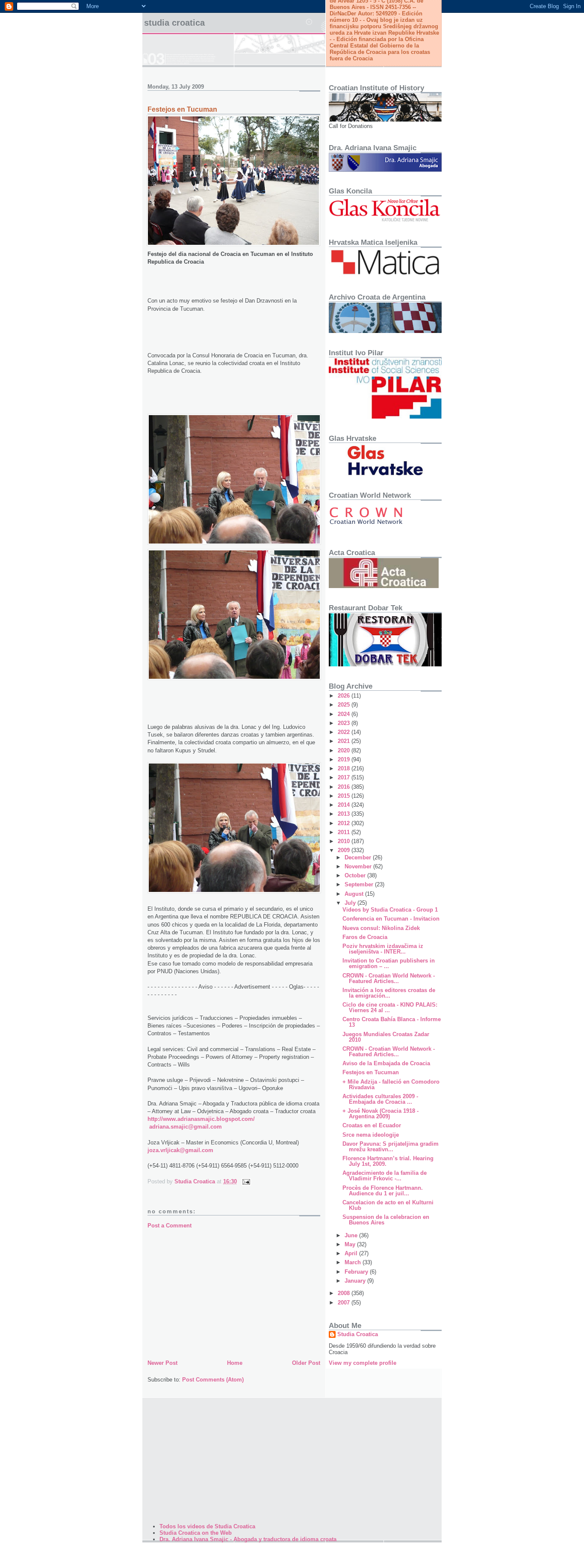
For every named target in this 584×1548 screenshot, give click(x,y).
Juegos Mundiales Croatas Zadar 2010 (385, 1037)
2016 (344, 787)
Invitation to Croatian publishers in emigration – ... (388, 963)
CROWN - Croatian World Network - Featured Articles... (388, 978)
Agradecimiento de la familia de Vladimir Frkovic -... (384, 1176)
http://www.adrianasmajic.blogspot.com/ (201, 1119)
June (352, 1235)
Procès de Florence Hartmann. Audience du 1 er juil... (382, 1191)
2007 (344, 1302)
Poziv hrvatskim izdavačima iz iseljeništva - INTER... (382, 949)
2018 (344, 768)
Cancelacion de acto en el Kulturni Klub (388, 1205)
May (351, 1244)
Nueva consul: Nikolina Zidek (381, 928)
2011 (344, 832)
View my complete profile (362, 1363)
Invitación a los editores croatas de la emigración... (388, 993)
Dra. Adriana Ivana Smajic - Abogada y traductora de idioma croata (247, 1539)
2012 (344, 823)
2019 (344, 759)
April (352, 1253)
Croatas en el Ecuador (371, 1125)
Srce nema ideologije (370, 1135)
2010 (344, 841)
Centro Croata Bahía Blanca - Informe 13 (391, 1022)
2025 (344, 704)
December (359, 857)
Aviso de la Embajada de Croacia (386, 1063)
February (357, 1272)
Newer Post (162, 1363)
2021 (344, 741)
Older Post (306, 1363)
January (356, 1281)
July (351, 903)
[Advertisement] (233, 1294)
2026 (344, 695)
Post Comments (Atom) (213, 1379)
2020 (344, 750)
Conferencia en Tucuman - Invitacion (390, 918)
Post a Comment (169, 1225)
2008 (344, 1293)
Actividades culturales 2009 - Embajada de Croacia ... (380, 1099)
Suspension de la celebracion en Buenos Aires (385, 1220)
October (356, 875)
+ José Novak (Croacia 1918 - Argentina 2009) (380, 1114)
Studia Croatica (174, 22)
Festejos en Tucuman (370, 1072)
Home (234, 1363)
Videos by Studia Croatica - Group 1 (390, 909)
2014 (344, 805)
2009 (344, 850)
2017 (344, 777)
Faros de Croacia (364, 937)
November (359, 866)
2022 (344, 732)
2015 (344, 796)
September (360, 884)
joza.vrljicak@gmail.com (180, 1150)
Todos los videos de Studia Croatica (207, 1526)
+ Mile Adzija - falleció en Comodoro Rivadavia (390, 1084)
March (354, 1262)
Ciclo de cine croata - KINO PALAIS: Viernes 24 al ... (389, 1007)
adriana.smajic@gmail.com (185, 1126)
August (355, 894)
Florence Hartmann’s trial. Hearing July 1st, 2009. (388, 1161)
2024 (344, 714)
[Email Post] (246, 1181)
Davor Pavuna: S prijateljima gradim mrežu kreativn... (390, 1147)
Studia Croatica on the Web (195, 1533)
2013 (344, 814)
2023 (344, 723)
